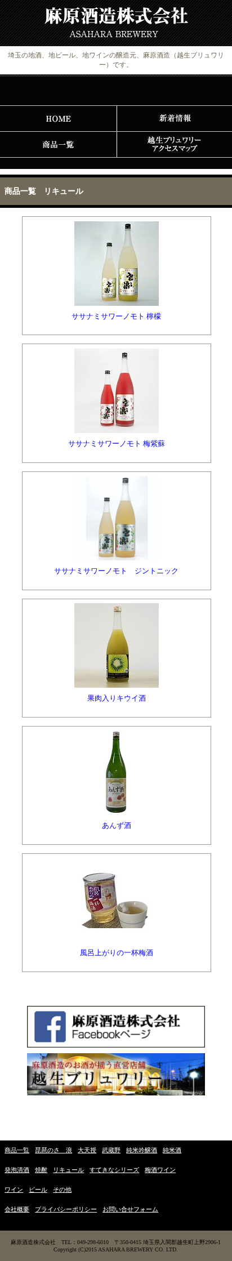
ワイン (14, 1189)
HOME (58, 119)
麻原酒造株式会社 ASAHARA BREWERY (116, 24)
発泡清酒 (17, 1169)
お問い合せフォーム (130, 1209)
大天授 (87, 1150)
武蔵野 (111, 1150)
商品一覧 (58, 145)
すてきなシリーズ (114, 1169)
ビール (38, 1189)
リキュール (68, 1169)
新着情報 (174, 119)
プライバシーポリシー (66, 1209)
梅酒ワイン (160, 1169)
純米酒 (172, 1150)
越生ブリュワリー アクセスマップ (174, 145)
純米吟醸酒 (141, 1150)
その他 (62, 1189)
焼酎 (41, 1169)
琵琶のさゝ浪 (53, 1150)
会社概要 (17, 1209)
